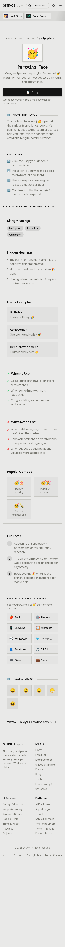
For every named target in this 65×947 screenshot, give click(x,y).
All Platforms (42, 804)
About (6, 855)
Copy (33, 92)
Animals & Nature (12, 813)
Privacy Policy (34, 855)
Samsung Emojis (44, 818)
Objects (7, 833)
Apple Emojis (42, 809)
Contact (18, 855)
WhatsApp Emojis (45, 823)
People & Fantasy (13, 809)
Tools (38, 779)
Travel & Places (11, 823)
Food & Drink (10, 818)
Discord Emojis (43, 833)
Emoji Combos (44, 759)
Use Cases (41, 788)
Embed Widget (43, 784)
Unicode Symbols (45, 764)
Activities (8, 828)
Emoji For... (41, 754)
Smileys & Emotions (14, 804)
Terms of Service (53, 855)
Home (6, 38)
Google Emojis (43, 813)
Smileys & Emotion (24, 38)
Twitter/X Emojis (44, 828)
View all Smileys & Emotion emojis (29, 722)
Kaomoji (40, 769)
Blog (38, 774)
